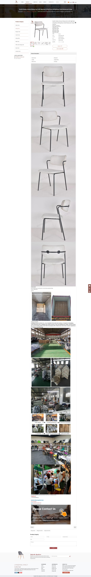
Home (42, 565)
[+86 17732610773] (89, 288)
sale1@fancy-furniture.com (69, 570)
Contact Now (66, 572)
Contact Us (43, 571)
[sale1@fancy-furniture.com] (89, 285)
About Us (42, 567)
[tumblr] (21, 572)
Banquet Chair (54, 568)
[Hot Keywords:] (65, 2)
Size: (53, 38)
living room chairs (47, 530)
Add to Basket (59, 48)
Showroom (43, 569)
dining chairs (33, 530)
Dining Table (54, 571)
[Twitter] (18, 572)
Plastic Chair (54, 565)
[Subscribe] (70, 556)
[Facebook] (15, 572)
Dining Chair (54, 567)
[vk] (20, 572)
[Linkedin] (16, 572)
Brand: (53, 35)
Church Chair (54, 569)
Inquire (59, 46)
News (42, 568)
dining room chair (39, 530)
